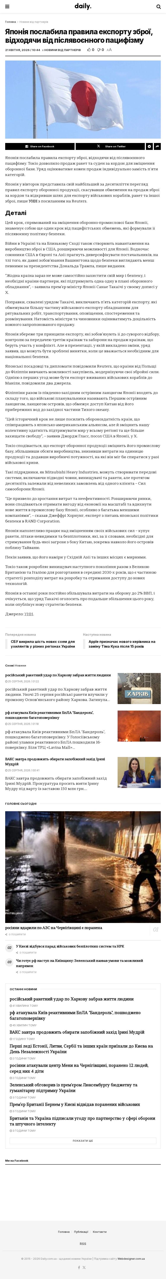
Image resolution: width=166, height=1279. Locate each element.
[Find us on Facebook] (79, 1267)
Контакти (100, 1231)
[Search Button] (158, 6)
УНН (28, 614)
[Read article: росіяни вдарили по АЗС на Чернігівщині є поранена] (83, 867)
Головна (10, 21)
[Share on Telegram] (149, 146)
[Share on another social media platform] (157, 146)
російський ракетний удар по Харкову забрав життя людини (58, 675)
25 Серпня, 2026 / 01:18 (23, 724)
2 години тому (23, 1058)
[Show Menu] (7, 6)
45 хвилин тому (24, 1025)
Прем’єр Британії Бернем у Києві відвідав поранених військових (75, 1105)
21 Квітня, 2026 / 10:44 (22, 50)
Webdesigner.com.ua (131, 1258)
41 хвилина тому (25, 1005)
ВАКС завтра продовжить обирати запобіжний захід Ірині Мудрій (77, 1033)
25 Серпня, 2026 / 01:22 (23, 681)
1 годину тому (23, 1039)
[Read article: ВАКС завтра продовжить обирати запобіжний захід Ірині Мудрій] (139, 772)
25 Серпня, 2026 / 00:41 (23, 770)
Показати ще (83, 1140)
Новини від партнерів (33, 21)
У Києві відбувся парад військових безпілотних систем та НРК (70, 946)
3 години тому (24, 1097)
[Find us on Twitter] (84, 1267)
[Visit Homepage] (83, 6)
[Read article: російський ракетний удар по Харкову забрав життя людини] (139, 688)
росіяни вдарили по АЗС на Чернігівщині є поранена (53, 928)
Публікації (81, 1231)
